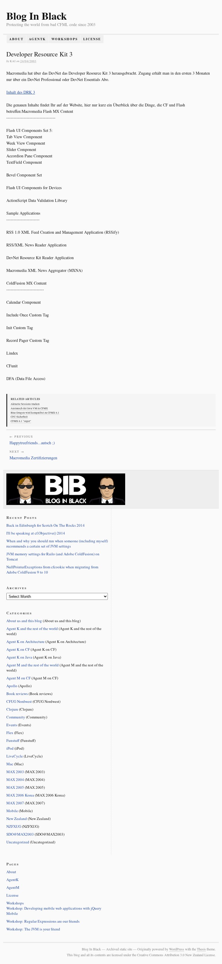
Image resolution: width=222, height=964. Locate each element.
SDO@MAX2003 (20, 834)
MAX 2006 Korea (20, 795)
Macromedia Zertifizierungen (33, 457)
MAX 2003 (15, 771)
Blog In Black (36, 15)
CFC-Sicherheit (19, 417)
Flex (9, 732)
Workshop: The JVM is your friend (33, 929)
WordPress (176, 949)
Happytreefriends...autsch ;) (32, 442)
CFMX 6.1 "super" (21, 421)
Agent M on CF (18, 678)
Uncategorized (17, 842)
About (16, 39)
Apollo (11, 685)
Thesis (201, 949)
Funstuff (12, 740)
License (92, 39)
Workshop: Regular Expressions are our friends (42, 921)
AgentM (12, 887)
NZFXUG (13, 826)
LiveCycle (14, 756)
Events (11, 724)
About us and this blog (24, 620)
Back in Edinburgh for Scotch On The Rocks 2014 (45, 525)
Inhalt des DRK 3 (20, 92)
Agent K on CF (18, 649)
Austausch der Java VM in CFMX (29, 408)
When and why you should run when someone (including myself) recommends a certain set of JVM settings (57, 543)
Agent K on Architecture (25, 641)
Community (15, 717)
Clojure (12, 709)
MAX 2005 (15, 787)
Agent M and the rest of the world (32, 665)
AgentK (37, 39)
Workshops (64, 39)
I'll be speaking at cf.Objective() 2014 (35, 533)
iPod (10, 748)
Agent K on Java (19, 657)
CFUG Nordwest (19, 701)
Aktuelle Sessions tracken (25, 404)
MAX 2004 (15, 779)
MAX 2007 (15, 803)
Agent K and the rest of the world (32, 628)
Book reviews (17, 693)
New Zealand (16, 818)
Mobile (12, 810)
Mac (9, 763)
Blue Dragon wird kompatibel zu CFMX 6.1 (35, 412)
